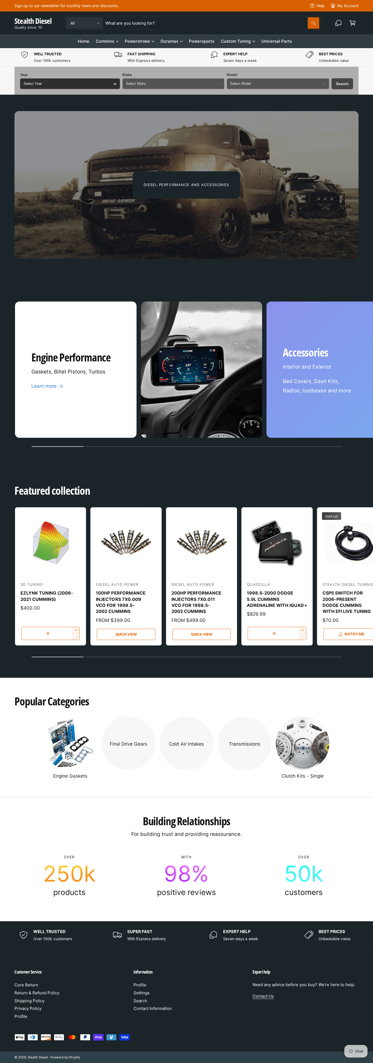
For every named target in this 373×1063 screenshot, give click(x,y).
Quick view (126, 634)
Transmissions (244, 744)
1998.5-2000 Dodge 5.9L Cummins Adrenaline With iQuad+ (277, 599)
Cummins (105, 41)
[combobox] (212, 23)
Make (127, 75)
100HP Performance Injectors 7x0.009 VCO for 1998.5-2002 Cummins (120, 602)
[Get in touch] (338, 23)
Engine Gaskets (70, 776)
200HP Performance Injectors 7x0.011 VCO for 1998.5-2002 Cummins (196, 602)
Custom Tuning (236, 41)
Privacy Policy (28, 1008)
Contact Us (263, 996)
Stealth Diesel (38, 1057)
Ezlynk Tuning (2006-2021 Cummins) (46, 596)
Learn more (44, 386)
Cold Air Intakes (186, 744)
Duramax (169, 41)
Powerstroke (137, 41)
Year (24, 75)
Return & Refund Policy (36, 992)
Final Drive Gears (128, 744)
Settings (142, 992)
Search (342, 84)
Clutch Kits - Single (303, 776)
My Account (348, 5)
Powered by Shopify (65, 1057)
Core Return (26, 984)
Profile (20, 1016)
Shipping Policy (29, 1000)
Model (232, 75)
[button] (352, 23)
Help (320, 5)
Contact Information (153, 1008)
